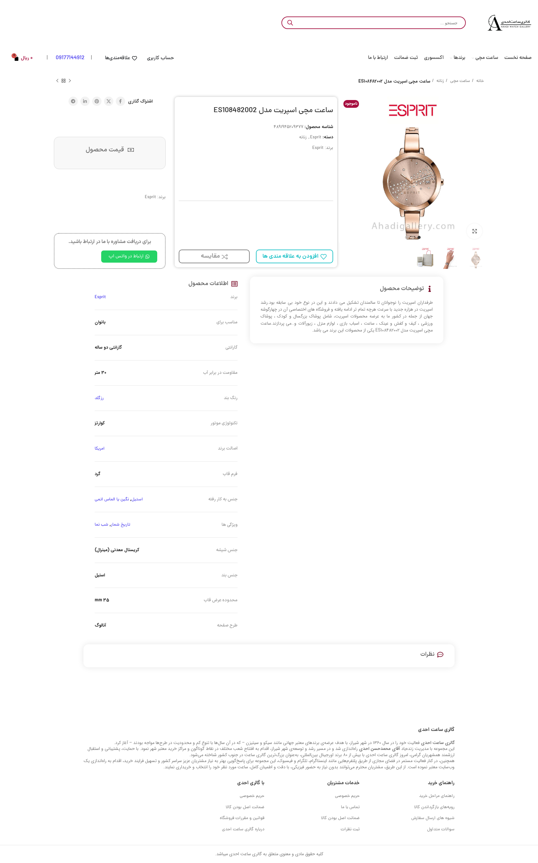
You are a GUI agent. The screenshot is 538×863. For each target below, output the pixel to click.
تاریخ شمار (120, 525)
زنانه (439, 81)
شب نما (101, 525)
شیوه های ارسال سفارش (433, 818)
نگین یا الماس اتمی (112, 499)
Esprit (315, 137)
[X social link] (108, 101)
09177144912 (70, 58)
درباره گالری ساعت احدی (243, 829)
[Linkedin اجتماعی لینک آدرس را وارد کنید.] (85, 101)
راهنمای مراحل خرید (437, 796)
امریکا (100, 449)
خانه (479, 81)
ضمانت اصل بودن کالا (340, 818)
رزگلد (99, 398)
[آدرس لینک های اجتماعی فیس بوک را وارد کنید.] (120, 101)
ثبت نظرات (350, 829)
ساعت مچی (459, 81)
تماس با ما (350, 807)
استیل (137, 499)
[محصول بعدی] (57, 81)
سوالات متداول (441, 829)
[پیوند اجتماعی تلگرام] (73, 101)
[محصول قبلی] (70, 81)
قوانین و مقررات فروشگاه (242, 818)
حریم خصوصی (347, 796)
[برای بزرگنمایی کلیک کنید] (474, 231)
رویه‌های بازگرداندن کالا (434, 807)
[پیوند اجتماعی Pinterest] (96, 101)
